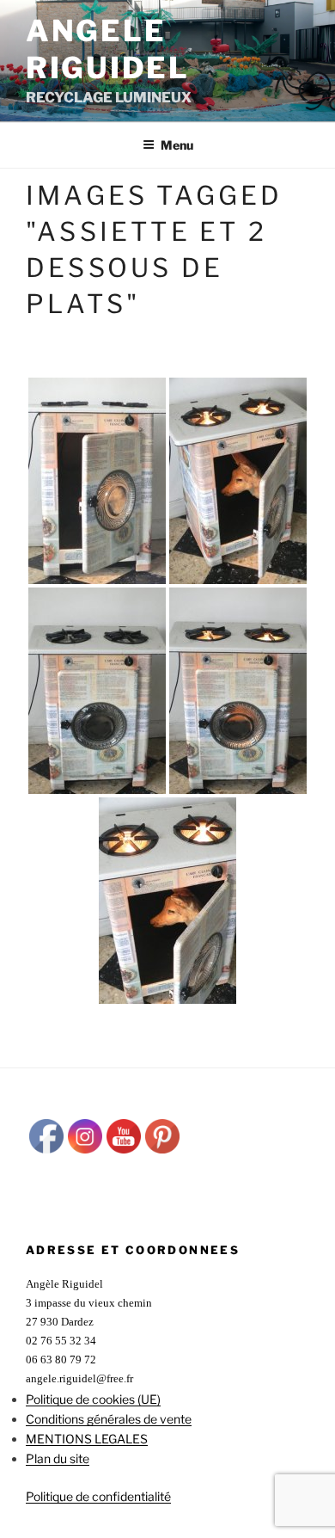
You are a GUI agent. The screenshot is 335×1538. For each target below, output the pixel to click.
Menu (177, 145)
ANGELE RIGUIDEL (108, 49)
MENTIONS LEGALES (87, 1438)
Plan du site (57, 1458)
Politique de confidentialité (98, 1496)
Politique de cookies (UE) (93, 1399)
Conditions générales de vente (109, 1419)
